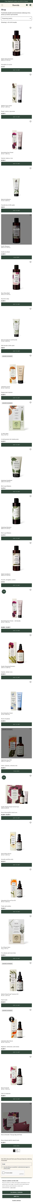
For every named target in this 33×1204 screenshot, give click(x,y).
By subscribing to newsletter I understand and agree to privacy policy (17, 1167)
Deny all (16, 1196)
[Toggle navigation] (3, 5)
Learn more (13, 1187)
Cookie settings (16, 1200)
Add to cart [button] (16, 116)
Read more (16, 257)
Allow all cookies (16, 1192)
